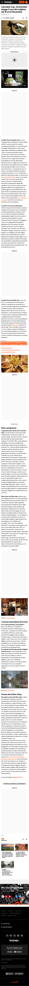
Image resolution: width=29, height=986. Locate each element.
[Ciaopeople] (14, 982)
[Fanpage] (15, 940)
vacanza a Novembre (8, 177)
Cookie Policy (4, 913)
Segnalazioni (10, 910)
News (2, 835)
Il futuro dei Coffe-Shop (8, 352)
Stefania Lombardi (9, 18)
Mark (16, 424)
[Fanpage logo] (8, 2)
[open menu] (1, 2)
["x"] (13, 896)
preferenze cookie (12, 915)
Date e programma (6, 348)
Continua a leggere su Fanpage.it (14, 783)
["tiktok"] (2, 896)
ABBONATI (21, 2)
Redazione (3, 915)
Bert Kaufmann (9, 690)
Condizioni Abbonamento (15, 913)
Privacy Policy (18, 910)
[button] (26, 18)
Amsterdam (15, 325)
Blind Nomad (17, 777)
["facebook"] (16, 896)
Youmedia (3, 910)
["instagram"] (6, 896)
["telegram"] (20, 896)
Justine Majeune (10, 618)
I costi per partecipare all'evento (10, 350)
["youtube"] (9, 896)
